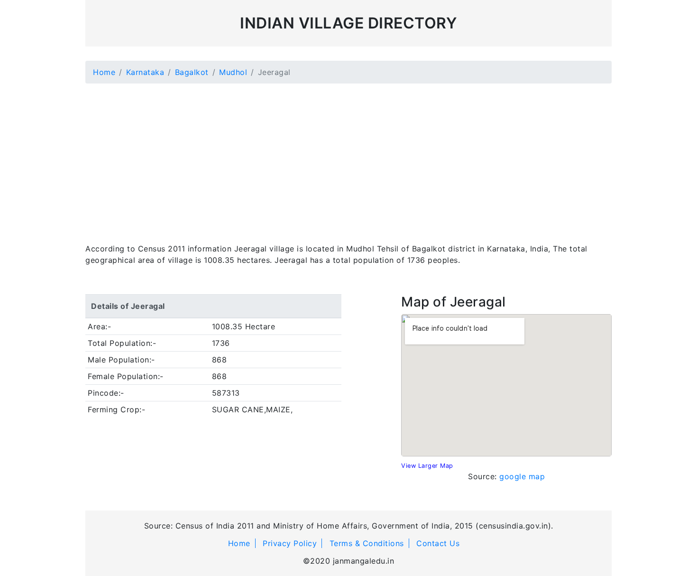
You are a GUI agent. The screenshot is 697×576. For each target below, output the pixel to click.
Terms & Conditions (367, 543)
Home (104, 72)
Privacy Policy (290, 543)
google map (522, 476)
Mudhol (233, 72)
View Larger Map (427, 465)
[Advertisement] (348, 157)
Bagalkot (192, 72)
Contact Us (437, 543)
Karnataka (145, 72)
